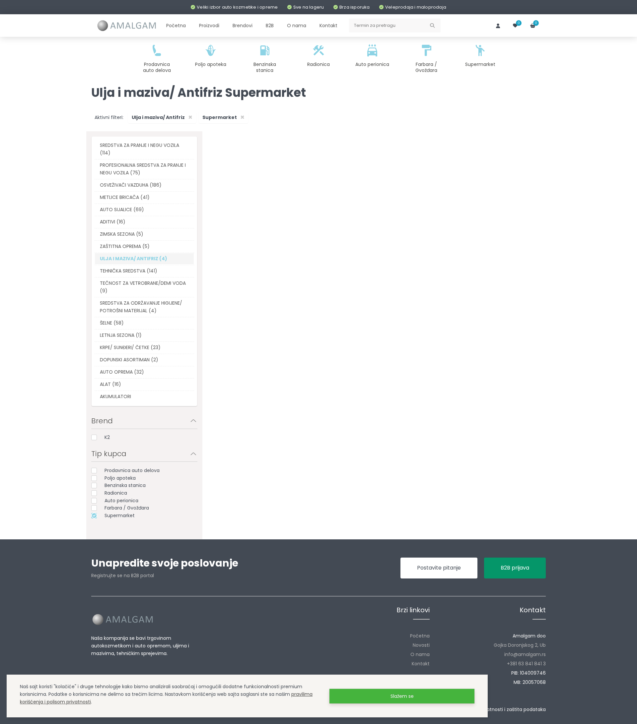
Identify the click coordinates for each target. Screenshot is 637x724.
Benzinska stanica (125, 485)
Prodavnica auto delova (132, 470)
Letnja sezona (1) (121, 335)
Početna (420, 636)
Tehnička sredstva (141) (128, 271)
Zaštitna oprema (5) (125, 246)
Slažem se (402, 696)
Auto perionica (121, 500)
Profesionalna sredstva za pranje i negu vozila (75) (143, 169)
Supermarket (120, 515)
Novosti (421, 645)
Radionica (116, 493)
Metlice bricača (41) (125, 197)
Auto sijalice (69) (122, 209)
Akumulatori (115, 396)
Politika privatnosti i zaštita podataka (503, 709)
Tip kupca (108, 454)
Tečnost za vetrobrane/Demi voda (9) (143, 287)
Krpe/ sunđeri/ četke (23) (130, 347)
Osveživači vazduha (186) (131, 185)
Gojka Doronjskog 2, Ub (520, 645)
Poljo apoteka (120, 478)
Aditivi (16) (112, 221)
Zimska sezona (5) (121, 234)
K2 (107, 437)
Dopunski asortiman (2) (129, 359)
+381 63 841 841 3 (526, 663)
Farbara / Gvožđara (127, 508)
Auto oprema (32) (122, 372)
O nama (420, 654)
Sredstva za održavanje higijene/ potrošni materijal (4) (141, 307)
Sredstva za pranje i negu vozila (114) (139, 149)
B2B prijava (515, 568)
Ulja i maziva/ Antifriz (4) (133, 258)
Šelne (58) (112, 323)
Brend (102, 421)
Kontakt (421, 663)
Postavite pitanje (439, 568)
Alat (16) (110, 384)
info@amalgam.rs (525, 654)
